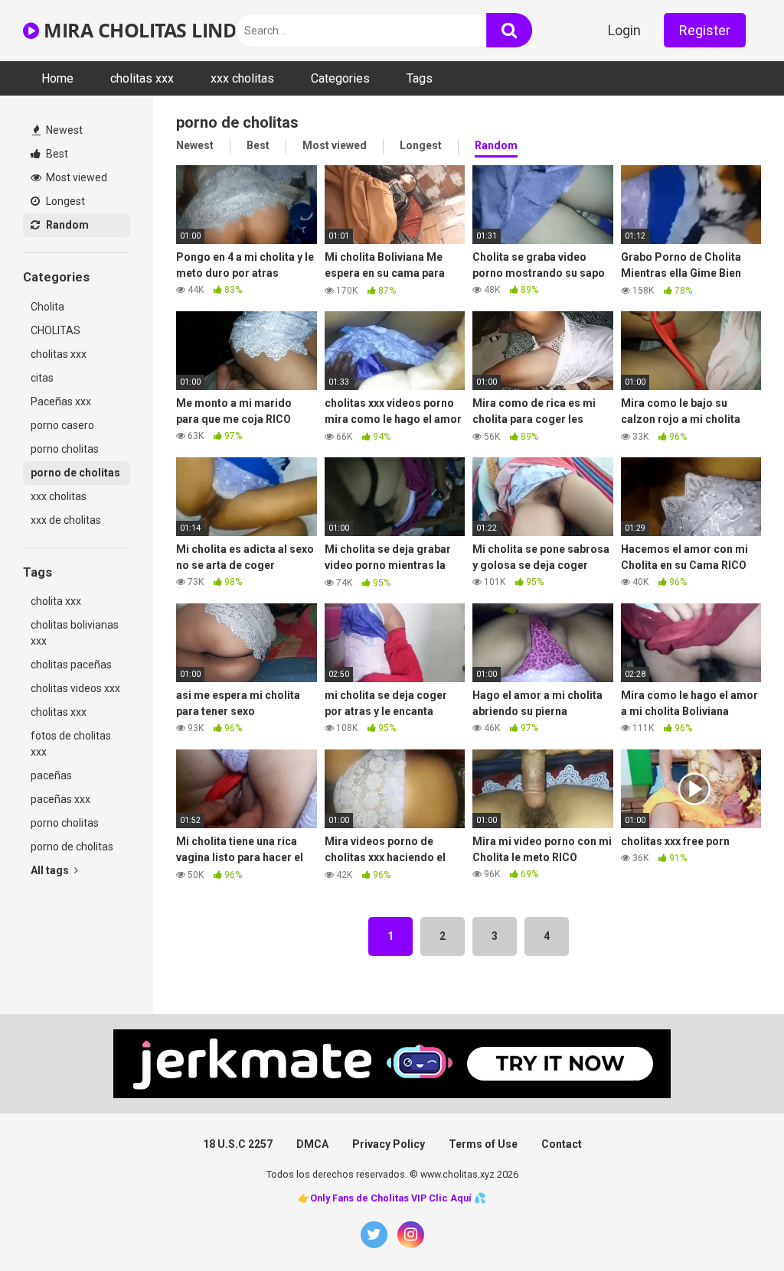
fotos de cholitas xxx (71, 744)
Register (704, 30)
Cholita (47, 307)
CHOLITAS (55, 330)
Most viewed (75, 177)
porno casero (62, 425)
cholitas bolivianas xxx (75, 633)
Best (56, 154)
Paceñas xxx (61, 401)
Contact (561, 1144)
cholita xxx (56, 601)
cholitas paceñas (71, 664)
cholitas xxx (142, 78)
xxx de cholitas (66, 520)
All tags (51, 870)
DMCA (312, 1144)
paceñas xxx (60, 799)
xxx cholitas (242, 78)
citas (42, 378)
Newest (63, 130)
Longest (64, 201)
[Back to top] (732, 1224)
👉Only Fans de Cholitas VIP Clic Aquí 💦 (392, 1198)
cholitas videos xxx (75, 688)
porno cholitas (65, 449)
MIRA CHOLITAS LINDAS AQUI (175, 30)
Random (66, 225)
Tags (420, 78)
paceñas (51, 775)
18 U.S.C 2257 (238, 1144)
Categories (340, 78)
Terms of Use (483, 1144)
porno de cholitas (75, 472)
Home (57, 78)
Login (624, 30)
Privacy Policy (388, 1144)
